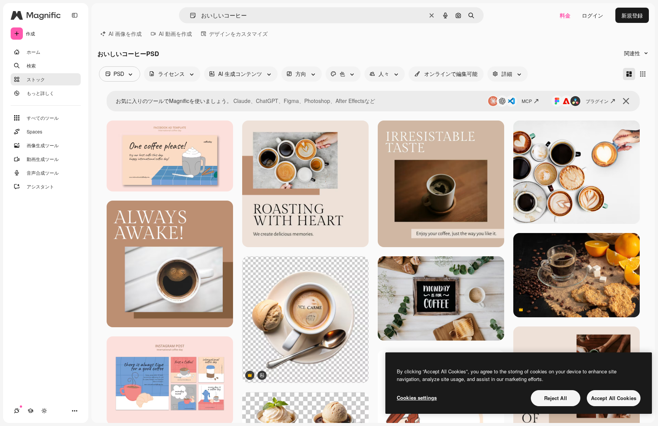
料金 (565, 15)
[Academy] (30, 411)
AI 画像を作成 (125, 33)
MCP (527, 101)
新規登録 (632, 15)
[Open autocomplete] (189, 15)
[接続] (17, 411)
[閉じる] (626, 101)
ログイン (592, 15)
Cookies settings (417, 397)
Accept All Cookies (613, 398)
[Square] (643, 74)
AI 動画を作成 (175, 33)
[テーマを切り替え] (44, 411)
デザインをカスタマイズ (238, 33)
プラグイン (597, 101)
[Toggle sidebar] (75, 15)
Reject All (555, 398)
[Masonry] (629, 74)
